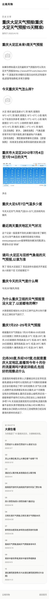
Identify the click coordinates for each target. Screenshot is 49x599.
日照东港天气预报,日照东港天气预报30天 (22, 515)
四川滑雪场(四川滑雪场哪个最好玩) (20, 501)
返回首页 (43, 594)
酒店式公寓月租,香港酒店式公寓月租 (20, 473)
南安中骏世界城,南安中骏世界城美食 (20, 558)
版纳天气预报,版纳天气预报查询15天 (20, 544)
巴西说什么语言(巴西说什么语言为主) (21, 444)
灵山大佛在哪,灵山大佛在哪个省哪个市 (21, 458)
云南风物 (7, 4)
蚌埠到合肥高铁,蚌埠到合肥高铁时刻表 (21, 530)
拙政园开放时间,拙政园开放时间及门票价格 (23, 487)
